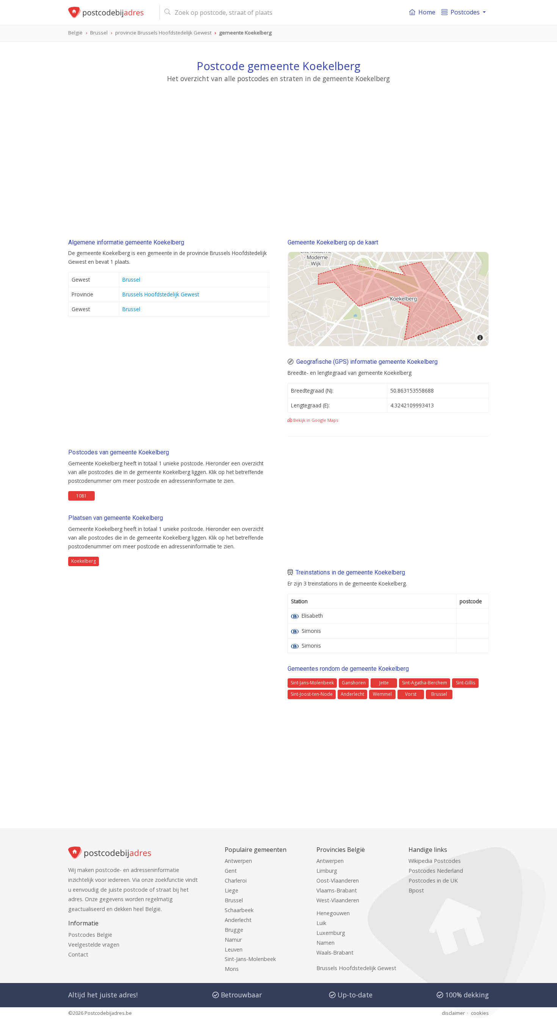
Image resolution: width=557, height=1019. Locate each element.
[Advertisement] (278, 153)
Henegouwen (333, 913)
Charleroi (236, 880)
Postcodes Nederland (435, 870)
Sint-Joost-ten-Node (312, 694)
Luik (321, 923)
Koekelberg (83, 561)
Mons (232, 968)
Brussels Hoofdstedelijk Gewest (160, 294)
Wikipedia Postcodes (434, 860)
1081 (81, 496)
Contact (78, 954)
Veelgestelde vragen (93, 944)
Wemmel (382, 694)
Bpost (416, 890)
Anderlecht (352, 694)
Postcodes (465, 12)
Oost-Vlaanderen (337, 880)
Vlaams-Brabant (336, 890)
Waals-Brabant (335, 952)
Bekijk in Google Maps (315, 420)
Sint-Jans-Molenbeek (312, 682)
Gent (231, 870)
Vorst (410, 694)
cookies (480, 1013)
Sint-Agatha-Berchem (424, 682)
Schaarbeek (239, 910)
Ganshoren (354, 682)
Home (426, 12)
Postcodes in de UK (433, 880)
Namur (233, 939)
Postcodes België (90, 934)
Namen (325, 942)
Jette (384, 682)
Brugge (234, 929)
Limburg (326, 870)
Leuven (234, 949)
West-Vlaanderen (337, 900)
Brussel (131, 279)
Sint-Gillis (465, 682)
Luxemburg (330, 932)
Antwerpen (238, 860)
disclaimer (453, 1013)
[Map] (388, 299)
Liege (231, 890)
